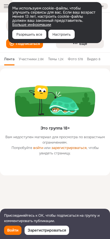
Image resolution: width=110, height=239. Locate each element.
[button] (24, 43)
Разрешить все (29, 34)
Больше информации (31, 24)
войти (38, 147)
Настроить (61, 34)
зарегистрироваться (68, 147)
